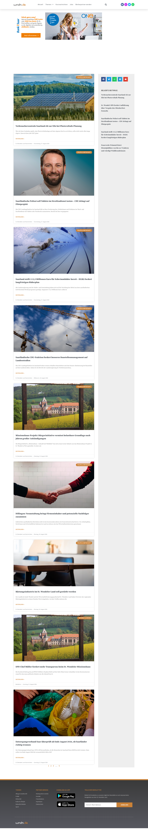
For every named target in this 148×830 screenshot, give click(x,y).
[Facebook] (122, 4)
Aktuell (40, 4)
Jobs (71, 4)
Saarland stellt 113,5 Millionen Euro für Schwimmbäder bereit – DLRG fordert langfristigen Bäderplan (115, 135)
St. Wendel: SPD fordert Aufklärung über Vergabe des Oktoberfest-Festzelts (115, 108)
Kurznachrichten (62, 4)
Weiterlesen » (20, 138)
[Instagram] (125, 4)
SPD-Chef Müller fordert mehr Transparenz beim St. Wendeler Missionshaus (53, 667)
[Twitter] (129, 4)
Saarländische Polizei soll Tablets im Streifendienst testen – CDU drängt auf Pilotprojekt (116, 121)
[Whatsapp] (132, 4)
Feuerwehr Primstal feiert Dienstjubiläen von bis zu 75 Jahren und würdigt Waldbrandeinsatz (115, 148)
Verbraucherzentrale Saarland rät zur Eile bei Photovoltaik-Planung (49, 126)
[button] (103, 79)
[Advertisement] (74, 56)
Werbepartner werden (83, 4)
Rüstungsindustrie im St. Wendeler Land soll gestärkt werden (46, 591)
